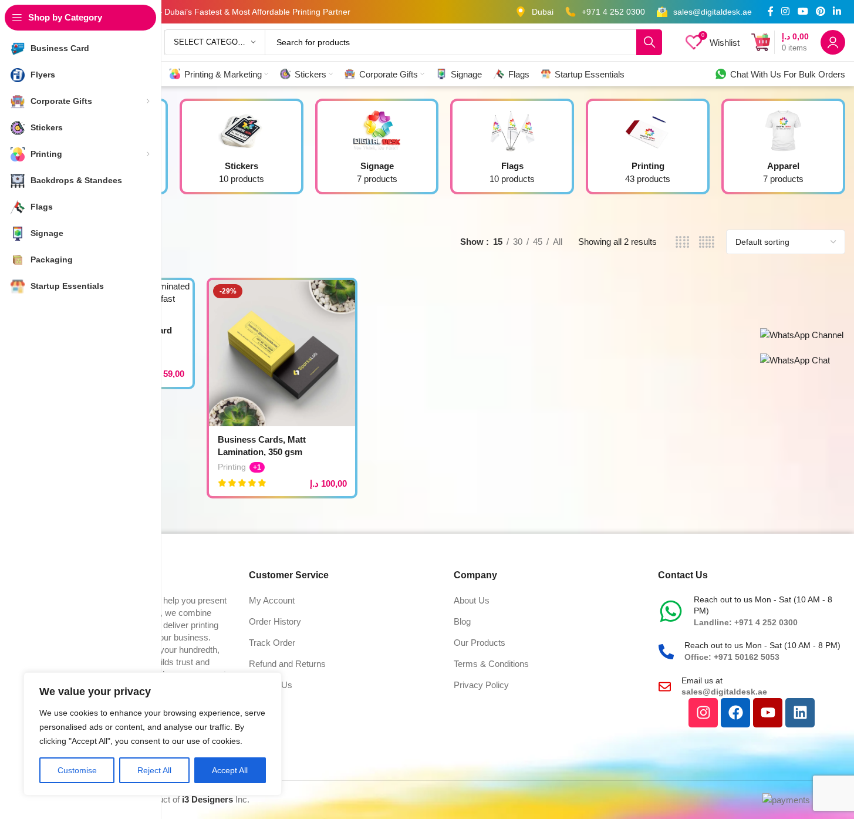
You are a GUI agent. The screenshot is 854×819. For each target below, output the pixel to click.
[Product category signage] (377, 149)
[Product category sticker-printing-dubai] (241, 149)
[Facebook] (735, 712)
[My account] (833, 42)
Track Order (272, 643)
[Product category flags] (512, 149)
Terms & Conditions (491, 664)
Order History (275, 621)
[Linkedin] (800, 712)
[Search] (649, 42)
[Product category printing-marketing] (647, 149)
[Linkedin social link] (837, 11)
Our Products (479, 643)
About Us (472, 600)
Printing (232, 466)
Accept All (230, 770)
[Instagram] (703, 712)
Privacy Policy (481, 685)
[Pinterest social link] (820, 11)
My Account (272, 600)
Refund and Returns (287, 664)
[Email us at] (665, 686)
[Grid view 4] (682, 242)
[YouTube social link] (803, 11)
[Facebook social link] (771, 11)
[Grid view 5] (706, 242)
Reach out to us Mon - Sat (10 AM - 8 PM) (762, 645)
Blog (462, 621)
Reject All (154, 770)
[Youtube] (767, 712)
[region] (152, 734)
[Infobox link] (534, 11)
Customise (77, 770)
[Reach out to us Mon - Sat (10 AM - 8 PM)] (671, 611)
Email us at (702, 680)
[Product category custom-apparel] (783, 149)
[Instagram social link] (786, 11)
